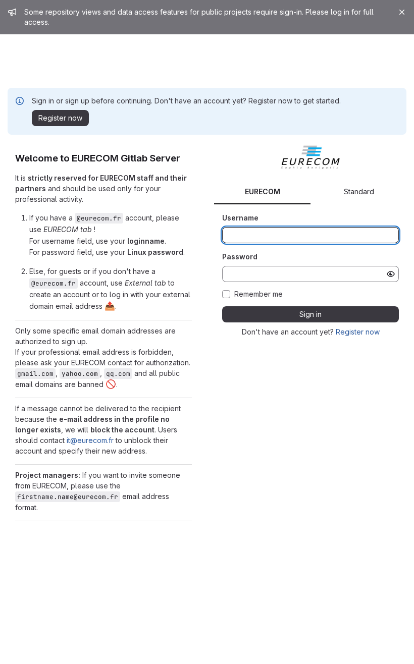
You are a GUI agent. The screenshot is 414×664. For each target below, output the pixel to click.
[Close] (402, 12)
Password (239, 256)
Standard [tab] (359, 191)
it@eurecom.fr (90, 440)
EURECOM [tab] (262, 191)
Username (240, 217)
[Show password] (391, 274)
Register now (358, 331)
